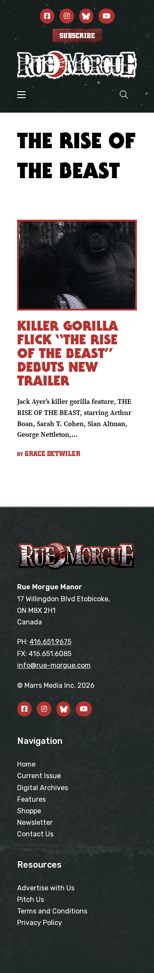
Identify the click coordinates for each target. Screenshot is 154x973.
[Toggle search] (124, 94)
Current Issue (39, 776)
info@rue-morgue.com (54, 665)
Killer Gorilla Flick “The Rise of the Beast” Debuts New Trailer (67, 353)
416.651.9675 (50, 642)
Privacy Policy (39, 923)
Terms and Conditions (52, 911)
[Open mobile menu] (21, 94)
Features (31, 799)
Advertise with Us (45, 888)
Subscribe (77, 36)
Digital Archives (42, 788)
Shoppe (29, 811)
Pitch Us (30, 899)
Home (26, 764)
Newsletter (35, 822)
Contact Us (35, 834)
